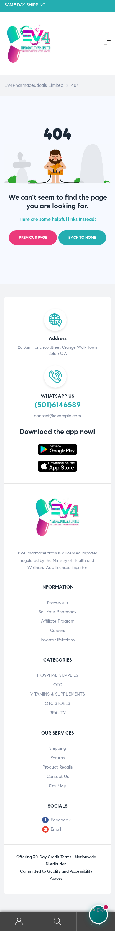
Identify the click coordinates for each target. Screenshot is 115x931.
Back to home (82, 237)
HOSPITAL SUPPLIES (57, 675)
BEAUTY (58, 712)
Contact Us (58, 776)
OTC (57, 684)
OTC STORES (57, 703)
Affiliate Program (57, 621)
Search (57, 921)
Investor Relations (58, 639)
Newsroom (57, 602)
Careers (57, 630)
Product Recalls (57, 767)
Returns (57, 757)
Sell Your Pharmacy (57, 611)
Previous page (33, 237)
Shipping (57, 748)
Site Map (57, 785)
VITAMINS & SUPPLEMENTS (57, 694)
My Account (19, 921)
